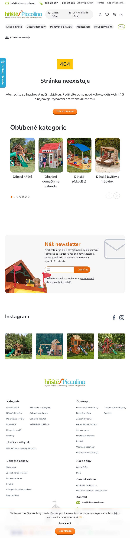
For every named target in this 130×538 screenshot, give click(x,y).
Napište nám (101, 490)
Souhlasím (65, 531)
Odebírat (83, 269)
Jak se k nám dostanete (17, 472)
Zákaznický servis (84, 418)
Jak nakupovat (82, 430)
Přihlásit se (92, 485)
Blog (78, 472)
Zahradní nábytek (38, 418)
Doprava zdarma (115, 2)
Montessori (11, 424)
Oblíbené (80, 485)
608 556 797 (51, 3)
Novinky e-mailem (84, 490)
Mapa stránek (12, 495)
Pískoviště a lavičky (15, 418)
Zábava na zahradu (39, 413)
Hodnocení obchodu (85, 435)
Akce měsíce (82, 467)
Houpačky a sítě (13, 430)
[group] (22, 163)
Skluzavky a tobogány (40, 407)
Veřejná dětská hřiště (39, 424)
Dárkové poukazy (85, 2)
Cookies (107, 413)
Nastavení (65, 523)
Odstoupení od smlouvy (87, 407)
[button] (11, 197)
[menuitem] (55, 14)
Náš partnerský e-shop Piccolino (21, 448)
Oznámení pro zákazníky (115, 407)
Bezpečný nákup (83, 413)
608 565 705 (68, 3)
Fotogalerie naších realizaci (18, 489)
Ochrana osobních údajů (87, 452)
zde (80, 517)
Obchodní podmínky (85, 446)
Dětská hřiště (12, 407)
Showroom (11, 467)
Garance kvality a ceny (86, 424)
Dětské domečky (14, 413)
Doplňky (10, 435)
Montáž (100, 2)
